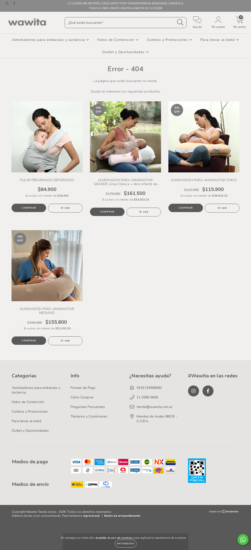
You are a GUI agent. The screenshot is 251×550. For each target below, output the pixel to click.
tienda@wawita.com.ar (155, 407)
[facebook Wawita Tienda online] (14, 3)
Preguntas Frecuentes (88, 407)
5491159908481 (149, 387)
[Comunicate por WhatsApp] (243, 539)
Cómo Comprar (82, 397)
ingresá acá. (91, 516)
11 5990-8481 (148, 397)
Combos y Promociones (168, 39)
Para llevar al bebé (218, 39)
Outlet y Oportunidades (124, 52)
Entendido (125, 543)
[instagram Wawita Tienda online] (7, 3)
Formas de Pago (83, 387)
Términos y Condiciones (89, 416)
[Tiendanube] (224, 512)
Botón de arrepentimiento (122, 516)
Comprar (29, 208)
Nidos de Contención (116, 39)
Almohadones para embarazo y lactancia (49, 39)
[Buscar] (180, 22)
